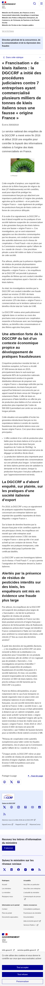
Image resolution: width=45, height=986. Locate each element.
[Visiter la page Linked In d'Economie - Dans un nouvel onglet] (11, 869)
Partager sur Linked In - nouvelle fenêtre (18, 781)
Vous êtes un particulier (31, 884)
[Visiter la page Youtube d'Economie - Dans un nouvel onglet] (32, 869)
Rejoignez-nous (7, 896)
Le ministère (6, 892)
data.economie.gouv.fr (31, 921)
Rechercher (34, 3)
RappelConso (20, 824)
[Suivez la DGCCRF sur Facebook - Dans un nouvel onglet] (11, 807)
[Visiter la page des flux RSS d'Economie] (39, 869)
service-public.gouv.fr (26, 950)
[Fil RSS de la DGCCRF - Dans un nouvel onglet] (4, 814)
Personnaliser (22, 981)
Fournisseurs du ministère (32, 913)
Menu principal (41, 3)
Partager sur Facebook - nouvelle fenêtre (4, 781)
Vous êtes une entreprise (32, 888)
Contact (4, 909)
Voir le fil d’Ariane (8, 31)
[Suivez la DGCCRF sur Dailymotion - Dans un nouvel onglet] (39, 807)
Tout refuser (22, 974)
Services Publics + (30, 925)
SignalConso (6, 824)
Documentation (29, 917)
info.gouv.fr (7, 950)
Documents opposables (10, 917)
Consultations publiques (32, 909)
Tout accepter (22, 967)
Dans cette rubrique (14, 57)
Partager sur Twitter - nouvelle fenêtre (11, 781)
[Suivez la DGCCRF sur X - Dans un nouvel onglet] (4, 807)
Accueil (4, 884)
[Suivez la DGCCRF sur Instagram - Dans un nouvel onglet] (18, 807)
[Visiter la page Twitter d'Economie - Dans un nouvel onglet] (4, 869)
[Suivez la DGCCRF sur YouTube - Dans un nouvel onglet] (32, 807)
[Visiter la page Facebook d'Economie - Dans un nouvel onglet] (18, 869)
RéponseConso (35, 824)
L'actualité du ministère (31, 892)
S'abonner (8, 848)
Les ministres (6, 888)
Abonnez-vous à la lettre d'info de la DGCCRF (17, 820)
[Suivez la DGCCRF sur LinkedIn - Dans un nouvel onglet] (25, 807)
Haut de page (36, 776)
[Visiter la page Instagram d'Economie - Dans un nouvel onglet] (25, 869)
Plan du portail (7, 913)
